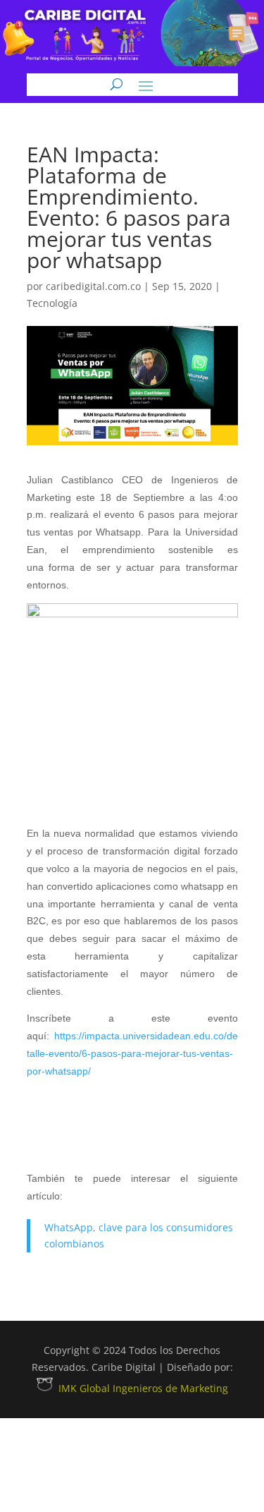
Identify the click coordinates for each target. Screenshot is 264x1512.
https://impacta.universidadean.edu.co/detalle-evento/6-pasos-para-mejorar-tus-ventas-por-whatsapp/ (132, 1053)
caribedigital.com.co (93, 286)
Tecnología (52, 303)
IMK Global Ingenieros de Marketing (143, 1388)
